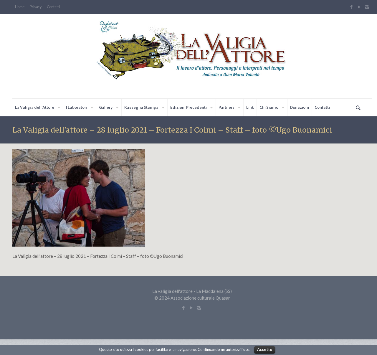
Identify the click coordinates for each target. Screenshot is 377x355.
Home (19, 7)
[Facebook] (351, 6)
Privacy (36, 7)
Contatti (53, 7)
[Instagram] (368, 6)
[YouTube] (359, 6)
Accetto (264, 349)
